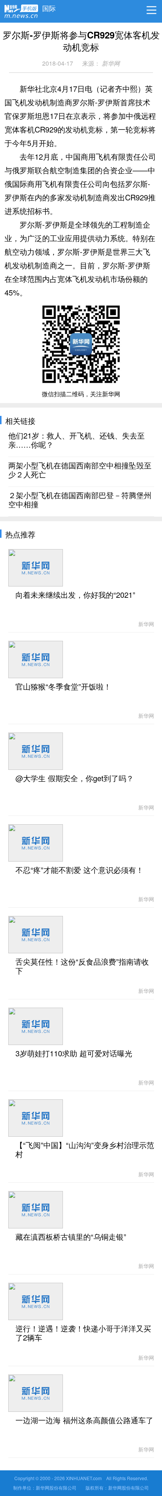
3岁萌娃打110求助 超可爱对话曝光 (73, 1054)
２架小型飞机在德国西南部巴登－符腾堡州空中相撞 (79, 500)
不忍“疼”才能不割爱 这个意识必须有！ (79, 870)
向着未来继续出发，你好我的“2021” (75, 595)
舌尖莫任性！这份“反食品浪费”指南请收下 (82, 966)
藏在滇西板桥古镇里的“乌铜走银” (70, 1237)
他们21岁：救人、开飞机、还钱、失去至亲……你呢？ (76, 440)
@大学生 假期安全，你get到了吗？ (74, 778)
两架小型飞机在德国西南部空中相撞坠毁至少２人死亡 (79, 470)
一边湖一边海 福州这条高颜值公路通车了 (84, 1420)
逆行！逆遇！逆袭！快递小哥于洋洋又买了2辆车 (83, 1333)
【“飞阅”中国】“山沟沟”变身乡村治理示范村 (84, 1149)
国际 (49, 6)
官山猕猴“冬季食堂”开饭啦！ (63, 687)
